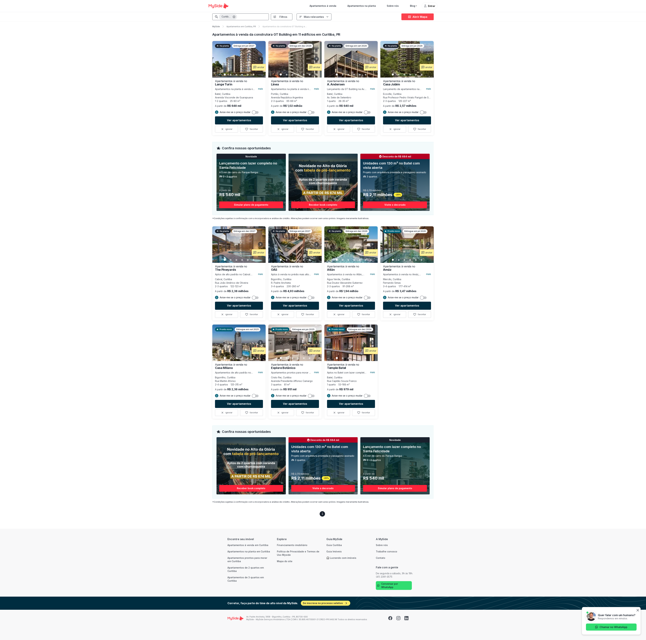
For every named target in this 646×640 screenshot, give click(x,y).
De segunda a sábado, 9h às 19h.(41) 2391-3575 (394, 575)
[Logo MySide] (218, 6)
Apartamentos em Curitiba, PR (241, 26)
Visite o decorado (395, 204)
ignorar (228, 129)
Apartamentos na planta (361, 5)
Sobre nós (393, 5)
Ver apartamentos (239, 120)
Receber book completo (323, 204)
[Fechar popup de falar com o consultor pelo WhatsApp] (637, 610)
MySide (216, 26)
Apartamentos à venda (323, 5)
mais (260, 88)
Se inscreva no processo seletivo (323, 603)
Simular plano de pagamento (251, 204)
